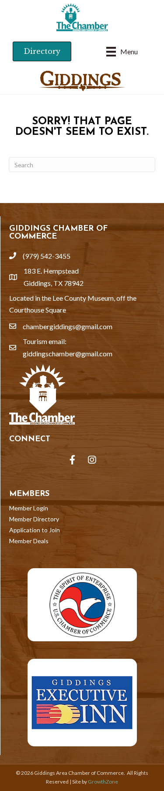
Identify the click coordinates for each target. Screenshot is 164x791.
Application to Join (34, 530)
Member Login (28, 508)
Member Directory (34, 519)
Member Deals (29, 541)
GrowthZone (103, 781)
